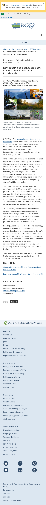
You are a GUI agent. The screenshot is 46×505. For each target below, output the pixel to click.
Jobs (5, 341)
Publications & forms (11, 377)
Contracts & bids (9, 384)
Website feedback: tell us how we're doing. (25, 323)
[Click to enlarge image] (23, 104)
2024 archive (35, 49)
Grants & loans (9, 387)
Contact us (7, 335)
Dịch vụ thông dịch (10, 447)
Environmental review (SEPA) (14, 370)
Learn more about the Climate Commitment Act (22, 274)
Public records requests (12, 352)
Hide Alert (39, 4)
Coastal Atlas (8, 402)
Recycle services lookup (12, 412)
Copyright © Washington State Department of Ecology (21, 485)
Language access (10, 433)
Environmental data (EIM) (13, 405)
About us (6, 49)
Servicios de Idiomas (11, 437)
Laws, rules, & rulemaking (13, 373)
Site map (6, 497)
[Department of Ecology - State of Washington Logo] (23, 25)
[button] (23, 42)
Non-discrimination (11, 430)
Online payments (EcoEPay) (14, 409)
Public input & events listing (14, 348)
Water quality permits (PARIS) (15, 415)
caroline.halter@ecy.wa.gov (14, 291)
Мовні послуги (9, 454)
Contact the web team (12, 500)
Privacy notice (8, 490)
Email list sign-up (10, 338)
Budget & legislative (11, 380)
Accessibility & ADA (10, 427)
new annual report (21, 139)
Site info (6, 493)
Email (15, 302)
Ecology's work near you (13, 366)
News (26, 49)
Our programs (9, 363)
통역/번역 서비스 (9, 444)
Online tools (8, 395)
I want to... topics (9, 398)
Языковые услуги (10, 451)
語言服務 (6, 440)
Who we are (17, 49)
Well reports (8, 419)
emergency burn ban (20, 5)
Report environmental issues (14, 355)
